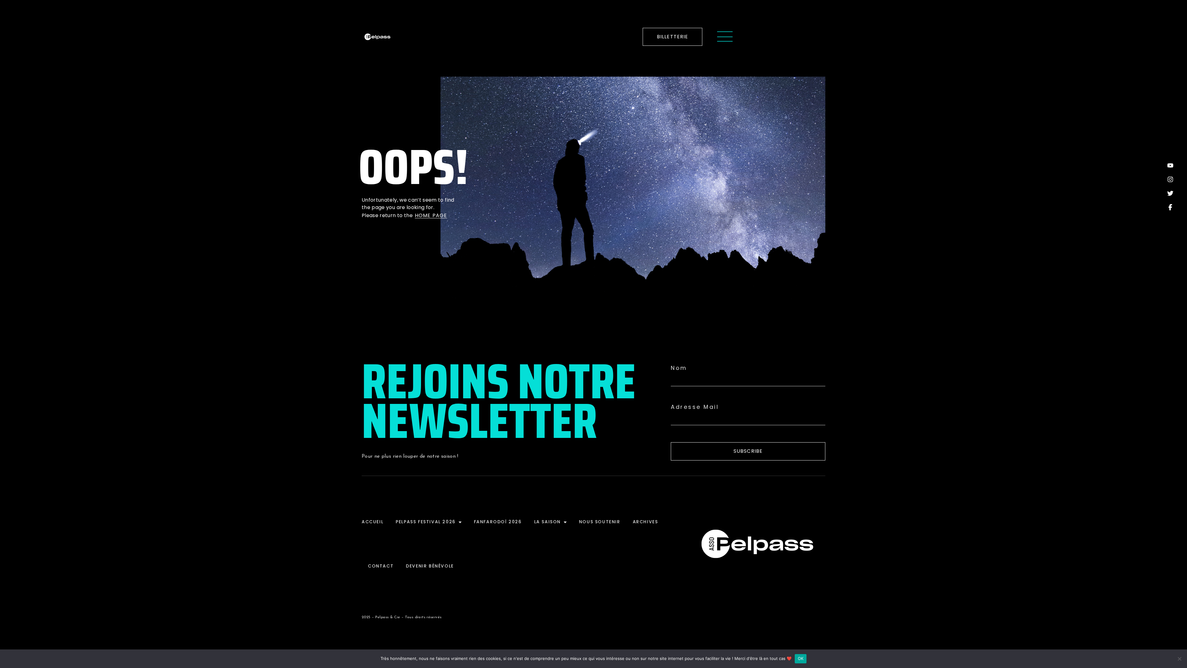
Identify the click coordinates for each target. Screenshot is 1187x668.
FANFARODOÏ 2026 (498, 522)
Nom (679, 368)
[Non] (1179, 659)
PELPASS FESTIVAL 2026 (426, 522)
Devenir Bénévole (430, 566)
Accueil (372, 522)
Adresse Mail (695, 407)
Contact (381, 566)
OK (801, 658)
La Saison (547, 522)
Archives (645, 522)
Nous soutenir (599, 522)
